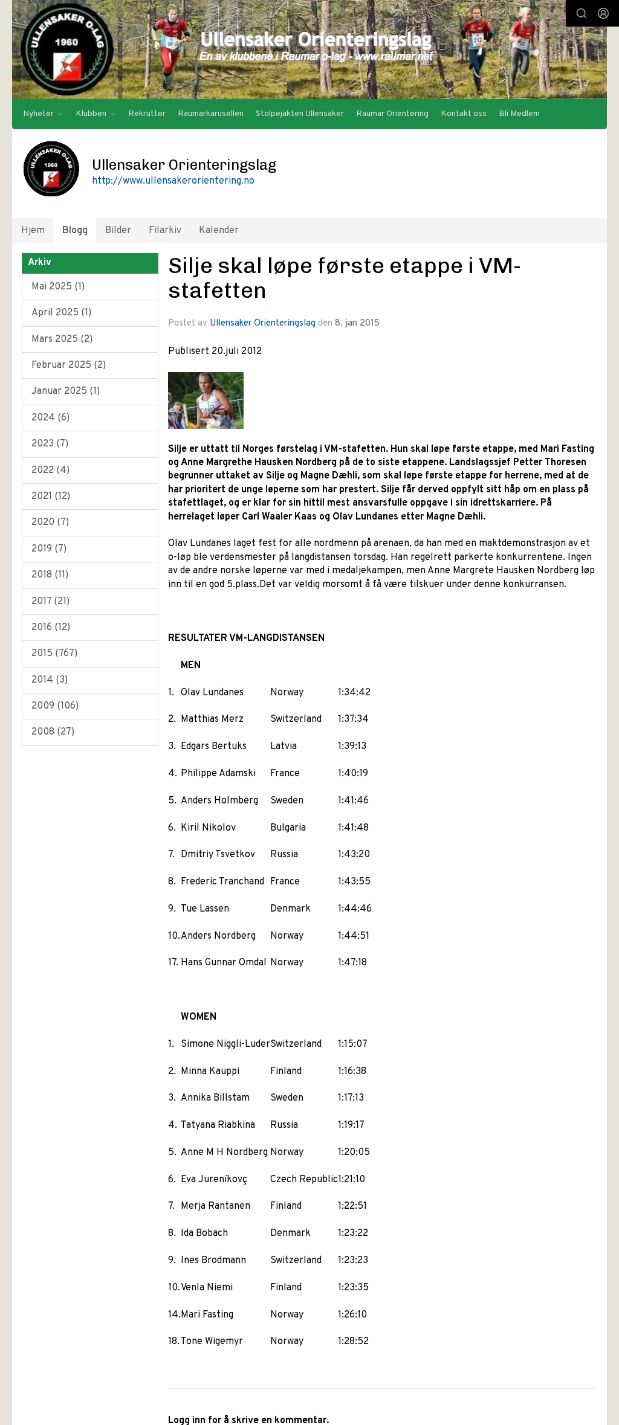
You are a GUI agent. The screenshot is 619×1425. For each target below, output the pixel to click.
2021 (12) (50, 497)
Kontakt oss (464, 114)
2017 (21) (50, 602)
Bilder (118, 231)
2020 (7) (50, 522)
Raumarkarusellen (211, 114)
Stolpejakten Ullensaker (300, 114)
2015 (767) (54, 654)
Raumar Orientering (392, 114)
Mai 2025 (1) (58, 287)
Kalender (219, 231)
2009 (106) (55, 706)
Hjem (33, 231)
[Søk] (581, 13)
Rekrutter (147, 114)
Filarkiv (165, 231)
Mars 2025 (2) (61, 339)
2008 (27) (52, 732)
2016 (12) (50, 628)
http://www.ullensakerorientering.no (173, 181)
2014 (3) (49, 680)
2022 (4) (50, 471)
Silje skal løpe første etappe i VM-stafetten (344, 277)
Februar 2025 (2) (68, 365)
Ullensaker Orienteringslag (263, 323)
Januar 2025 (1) (65, 391)
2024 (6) (50, 418)
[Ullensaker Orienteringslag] (309, 49)
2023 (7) (49, 444)
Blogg (75, 231)
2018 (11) (49, 575)
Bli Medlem (519, 114)
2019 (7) (48, 549)
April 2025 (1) (61, 313)
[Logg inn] (603, 13)
